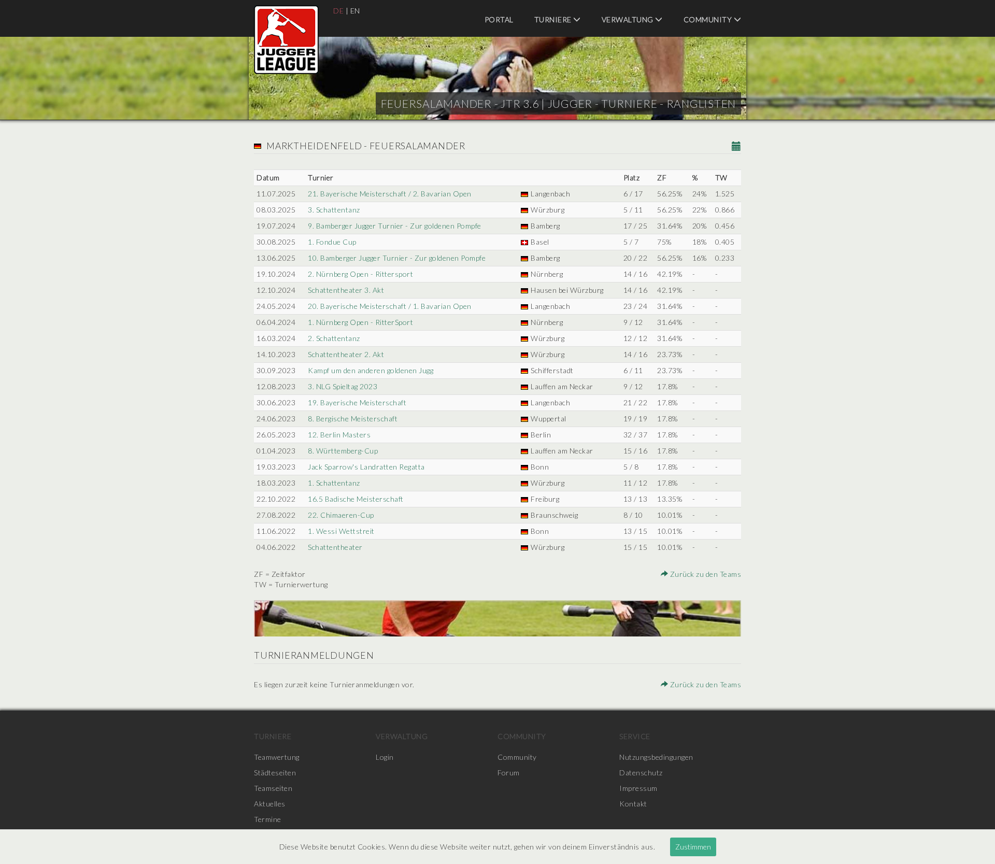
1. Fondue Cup (332, 241)
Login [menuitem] (385, 757)
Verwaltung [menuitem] (629, 19)
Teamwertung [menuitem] (277, 757)
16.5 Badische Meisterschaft (356, 498)
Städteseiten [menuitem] (275, 772)
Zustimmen (693, 846)
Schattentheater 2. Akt (346, 354)
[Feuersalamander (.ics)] (737, 147)
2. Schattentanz (334, 338)
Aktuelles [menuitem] (270, 803)
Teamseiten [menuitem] (273, 788)
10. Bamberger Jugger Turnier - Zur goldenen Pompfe (397, 257)
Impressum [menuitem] (638, 788)
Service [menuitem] (634, 736)
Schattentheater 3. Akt (346, 290)
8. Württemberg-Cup (343, 450)
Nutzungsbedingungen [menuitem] (656, 757)
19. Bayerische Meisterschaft (357, 402)
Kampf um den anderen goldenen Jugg (370, 370)
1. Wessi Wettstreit (341, 531)
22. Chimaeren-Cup (341, 515)
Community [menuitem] (709, 19)
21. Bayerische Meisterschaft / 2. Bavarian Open (390, 193)
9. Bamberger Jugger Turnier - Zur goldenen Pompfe (394, 225)
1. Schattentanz (334, 482)
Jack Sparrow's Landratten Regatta (366, 466)
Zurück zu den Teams (704, 574)
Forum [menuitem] (508, 772)
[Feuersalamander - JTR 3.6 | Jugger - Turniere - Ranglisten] (286, 39)
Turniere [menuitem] (554, 19)
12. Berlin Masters (339, 434)
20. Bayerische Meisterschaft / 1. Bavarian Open (390, 306)
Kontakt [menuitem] (633, 803)
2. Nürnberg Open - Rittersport (360, 274)
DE (338, 10)
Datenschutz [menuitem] (641, 772)
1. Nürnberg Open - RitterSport (360, 322)
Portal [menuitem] (499, 19)
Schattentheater (335, 547)
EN (355, 10)
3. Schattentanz (334, 209)
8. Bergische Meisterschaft (352, 418)
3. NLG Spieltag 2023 (342, 386)
